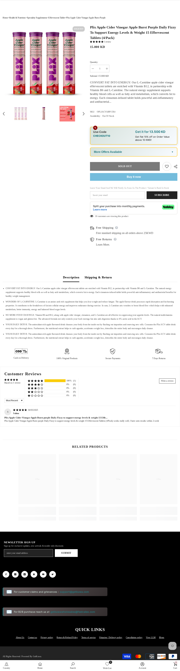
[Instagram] (15, 574)
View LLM (151, 637)
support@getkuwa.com (74, 591)
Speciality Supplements (37, 17)
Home (5, 17)
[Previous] (3, 113)
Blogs (161, 637)
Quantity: (94, 62)
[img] (20, 410)
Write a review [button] (167, 381)
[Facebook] (6, 574)
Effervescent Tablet (56, 17)
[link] (37, 511)
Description (71, 277)
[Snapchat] (34, 574)
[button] (97, 42)
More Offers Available (108, 151)
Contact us (32, 637)
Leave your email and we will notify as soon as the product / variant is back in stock (129, 188)
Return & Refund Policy (67, 637)
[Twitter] (52, 574)
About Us (20, 637)
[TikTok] (24, 574)
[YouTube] (43, 574)
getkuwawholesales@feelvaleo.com (72, 611)
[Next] (83, 113)
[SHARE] (174, 166)
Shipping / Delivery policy (110, 637)
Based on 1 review (12, 383)
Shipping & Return (98, 277)
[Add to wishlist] (166, 166)
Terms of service (88, 637)
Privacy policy (47, 637)
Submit (66, 553)
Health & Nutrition (17, 17)
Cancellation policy (134, 637)
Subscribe (162, 195)
